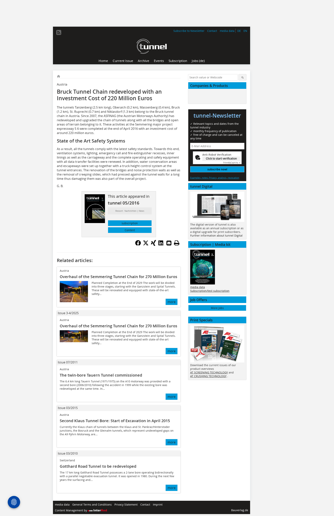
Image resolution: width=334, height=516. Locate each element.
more (172, 302)
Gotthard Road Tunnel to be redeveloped (98, 466)
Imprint (158, 504)
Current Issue (123, 61)
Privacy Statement (126, 504)
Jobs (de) (198, 61)
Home (103, 61)
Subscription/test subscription (209, 291)
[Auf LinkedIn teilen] (161, 245)
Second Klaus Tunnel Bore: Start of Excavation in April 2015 (115, 420)
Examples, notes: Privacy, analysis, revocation (214, 177)
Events (159, 61)
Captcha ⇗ (231, 162)
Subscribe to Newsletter (188, 31)
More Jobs (217, 308)
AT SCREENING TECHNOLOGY (209, 372)
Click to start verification (221, 158)
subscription (130, 223)
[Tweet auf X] (146, 245)
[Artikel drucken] (177, 243)
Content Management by (71, 510)
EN (245, 31)
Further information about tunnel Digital (216, 235)
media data (227, 31)
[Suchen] (242, 77)
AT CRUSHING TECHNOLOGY (208, 376)
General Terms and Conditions (92, 504)
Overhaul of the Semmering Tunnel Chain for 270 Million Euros (118, 276)
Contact (212, 31)
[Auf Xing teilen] (153, 245)
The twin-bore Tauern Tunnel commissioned (101, 375)
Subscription (178, 61)
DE (239, 31)
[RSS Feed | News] (59, 32)
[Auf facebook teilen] (138, 245)
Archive (143, 61)
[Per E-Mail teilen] (169, 243)
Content (130, 230)
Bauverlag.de (239, 510)
